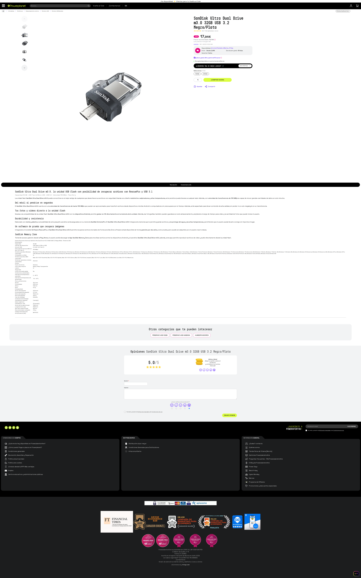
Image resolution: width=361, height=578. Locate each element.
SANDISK (196, 44)
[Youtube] (17, 428)
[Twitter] (9, 428)
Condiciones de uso (157, 412)
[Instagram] (6, 428)
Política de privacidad (143, 412)
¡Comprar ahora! (217, 80)
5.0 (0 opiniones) (208, 31)
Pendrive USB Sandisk (181, 335)
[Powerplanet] (3, 11)
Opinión (126, 387)
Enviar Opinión (229, 415)
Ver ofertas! (244, 66)
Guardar (199, 86)
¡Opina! (216, 31)
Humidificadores (202, 335)
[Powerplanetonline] (17, 5)
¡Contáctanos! (114, 6)
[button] (24, 19)
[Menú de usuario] (351, 6)
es (126, 6)
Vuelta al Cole (98, 6)
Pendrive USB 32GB (159, 335)
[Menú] (3, 6)
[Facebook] (13, 428)
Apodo (126, 381)
